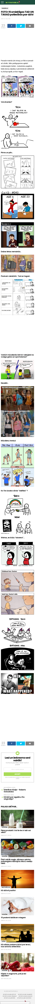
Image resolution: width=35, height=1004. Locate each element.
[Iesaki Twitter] (20, 26)
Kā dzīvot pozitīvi (8, 890)
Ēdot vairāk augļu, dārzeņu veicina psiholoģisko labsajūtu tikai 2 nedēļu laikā (16, 861)
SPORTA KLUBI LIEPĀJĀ (9, 994)
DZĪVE (3, 941)
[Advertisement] (17, 45)
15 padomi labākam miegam (13, 917)
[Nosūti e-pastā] (30, 26)
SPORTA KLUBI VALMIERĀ (25, 994)
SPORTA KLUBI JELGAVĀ (25, 996)
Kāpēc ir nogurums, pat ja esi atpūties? (13, 974)
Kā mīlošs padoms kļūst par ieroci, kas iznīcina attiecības (16, 945)
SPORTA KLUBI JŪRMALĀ (10, 996)
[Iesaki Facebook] (11, 26)
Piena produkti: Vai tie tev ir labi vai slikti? (16, 831)
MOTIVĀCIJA (6, 887)
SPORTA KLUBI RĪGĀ (9, 998)
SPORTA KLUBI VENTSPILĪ (24, 998)
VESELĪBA (4, 827)
